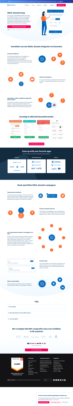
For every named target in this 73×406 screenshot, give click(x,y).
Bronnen (39, 5)
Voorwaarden (31, 368)
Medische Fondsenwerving (45, 362)
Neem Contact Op (32, 360)
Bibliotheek (30, 374)
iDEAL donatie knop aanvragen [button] (19, 26)
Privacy (30, 369)
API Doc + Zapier (57, 371)
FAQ (29, 366)
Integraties (56, 358)
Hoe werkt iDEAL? (14, 319)
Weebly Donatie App (57, 366)
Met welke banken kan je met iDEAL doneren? (20, 312)
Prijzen (33, 5)
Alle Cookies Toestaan (43, 402)
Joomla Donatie (56, 369)
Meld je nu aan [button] (61, 5)
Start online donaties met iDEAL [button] (36, 144)
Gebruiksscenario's (45, 358)
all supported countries (36, 345)
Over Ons (30, 362)
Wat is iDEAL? (13, 306)
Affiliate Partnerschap (33, 372)
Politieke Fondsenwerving (45, 360)
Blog (29, 363)
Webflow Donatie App (58, 368)
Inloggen (52, 5)
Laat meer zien (56, 399)
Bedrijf (45, 5)
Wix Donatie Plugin (57, 365)
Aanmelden (60, 1)
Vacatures (30, 365)
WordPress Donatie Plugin (59, 360)
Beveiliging (30, 371)
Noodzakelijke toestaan (55, 402)
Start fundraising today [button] (36, 350)
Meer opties (65, 402)
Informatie (30, 358)
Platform (27, 5)
